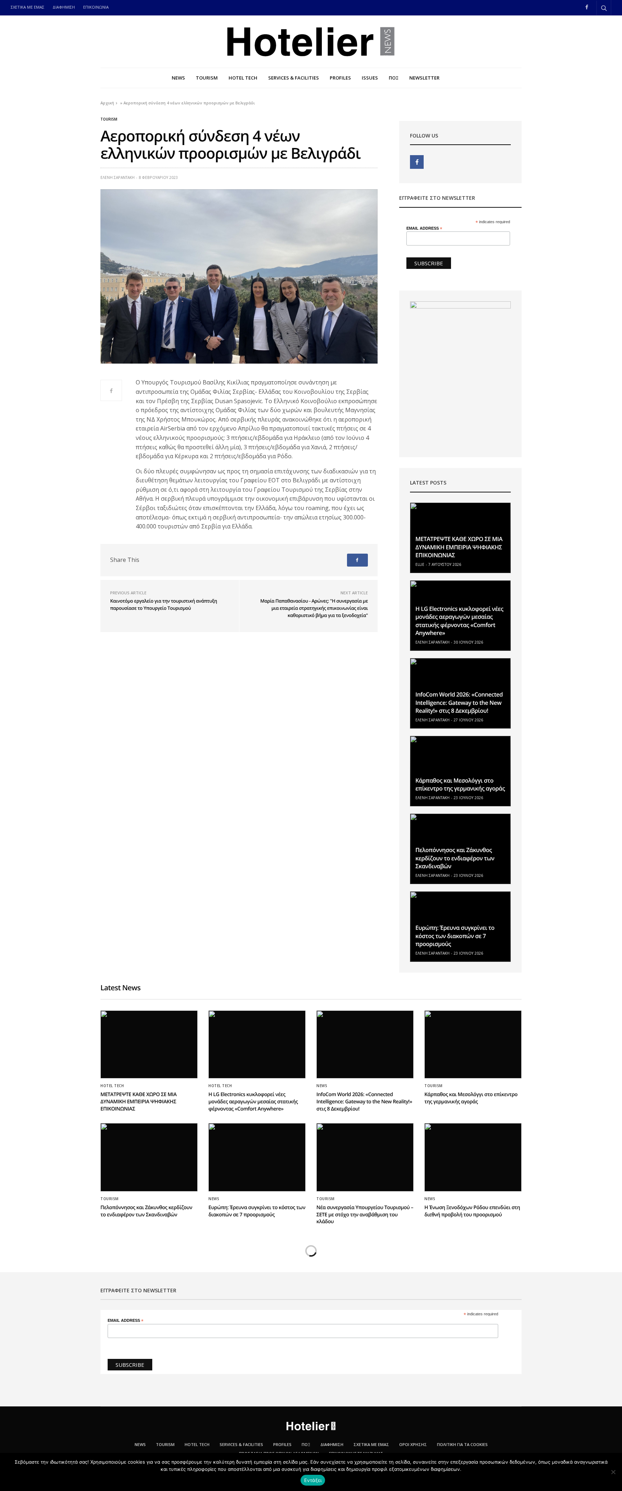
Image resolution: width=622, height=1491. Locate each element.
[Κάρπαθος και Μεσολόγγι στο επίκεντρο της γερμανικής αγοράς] (460, 771)
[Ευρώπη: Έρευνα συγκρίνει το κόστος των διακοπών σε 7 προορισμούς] (257, 1157)
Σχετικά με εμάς (371, 1444)
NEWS (178, 78)
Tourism (108, 119)
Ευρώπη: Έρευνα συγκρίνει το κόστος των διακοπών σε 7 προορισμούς (455, 936)
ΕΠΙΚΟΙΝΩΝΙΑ (96, 7)
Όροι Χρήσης (413, 1444)
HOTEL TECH (243, 78)
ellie (419, 564)
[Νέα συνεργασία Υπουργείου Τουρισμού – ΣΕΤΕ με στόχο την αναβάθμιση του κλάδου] (365, 1157)
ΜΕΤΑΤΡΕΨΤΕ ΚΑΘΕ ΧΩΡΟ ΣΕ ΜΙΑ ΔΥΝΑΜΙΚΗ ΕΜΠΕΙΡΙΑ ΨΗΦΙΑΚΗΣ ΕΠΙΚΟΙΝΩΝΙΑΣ (458, 547)
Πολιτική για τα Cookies (462, 1444)
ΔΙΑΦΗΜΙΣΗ (64, 7)
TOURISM (207, 78)
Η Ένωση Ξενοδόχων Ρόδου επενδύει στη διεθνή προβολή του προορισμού (472, 1211)
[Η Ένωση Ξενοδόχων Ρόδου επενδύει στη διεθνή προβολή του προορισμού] (473, 1157)
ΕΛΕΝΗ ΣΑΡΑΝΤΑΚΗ (117, 177)
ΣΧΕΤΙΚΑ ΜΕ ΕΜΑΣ (27, 7)
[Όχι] (613, 1472)
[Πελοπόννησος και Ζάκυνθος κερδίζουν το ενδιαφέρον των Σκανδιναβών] (149, 1157)
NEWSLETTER (424, 78)
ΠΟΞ (393, 78)
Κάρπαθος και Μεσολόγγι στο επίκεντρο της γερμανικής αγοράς (460, 784)
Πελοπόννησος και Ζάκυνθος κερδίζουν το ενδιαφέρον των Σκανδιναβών (454, 858)
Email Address (424, 228)
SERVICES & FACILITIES (293, 78)
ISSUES (370, 78)
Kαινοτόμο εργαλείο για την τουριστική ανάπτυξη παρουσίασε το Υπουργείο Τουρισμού (163, 604)
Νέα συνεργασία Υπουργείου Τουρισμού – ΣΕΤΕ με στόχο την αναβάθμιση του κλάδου (364, 1214)
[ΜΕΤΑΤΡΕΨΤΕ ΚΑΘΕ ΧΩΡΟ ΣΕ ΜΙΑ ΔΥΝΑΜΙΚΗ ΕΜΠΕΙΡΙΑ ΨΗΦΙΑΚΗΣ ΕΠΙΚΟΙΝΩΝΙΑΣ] (149, 1044)
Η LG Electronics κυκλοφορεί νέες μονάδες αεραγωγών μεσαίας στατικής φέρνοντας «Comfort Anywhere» (459, 621)
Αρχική (107, 102)
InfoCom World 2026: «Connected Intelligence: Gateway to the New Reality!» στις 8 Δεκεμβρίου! (459, 702)
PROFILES (340, 78)
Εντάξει (313, 1480)
